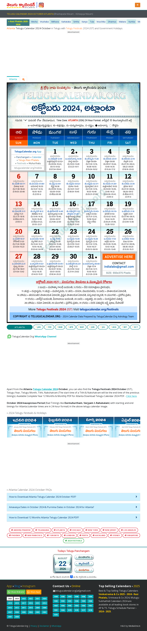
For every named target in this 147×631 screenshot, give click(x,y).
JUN (93, 327)
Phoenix (15, 535)
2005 (24, 612)
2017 (24, 603)
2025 (10, 598)
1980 (63, 610)
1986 (63, 606)
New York (92, 530)
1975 (56, 615)
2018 (17, 603)
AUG (114, 327)
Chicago (76, 530)
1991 (69, 601)
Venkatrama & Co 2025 (112, 594)
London (70, 535)
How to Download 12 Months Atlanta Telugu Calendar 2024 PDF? (44, 517)
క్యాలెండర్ (84, 564)
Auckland (100, 535)
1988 (90, 601)
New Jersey (110, 530)
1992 (63, 601)
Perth (84, 535)
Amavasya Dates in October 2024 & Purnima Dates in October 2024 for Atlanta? (51, 507)
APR (71, 327)
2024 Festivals (74, 541)
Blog (17, 586)
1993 (56, 601)
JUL (103, 327)
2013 (10, 608)
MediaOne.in (134, 626)
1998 (63, 596)
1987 (56, 606)
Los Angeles (129, 530)
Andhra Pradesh (22, 530)
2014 (44, 603)
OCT (135, 327)
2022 (30, 598)
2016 (30, 603)
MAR (60, 327)
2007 (10, 612)
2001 (10, 617)
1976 (90, 610)
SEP (125, 327)
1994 (90, 596)
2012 (17, 608)
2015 (37, 603)
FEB (49, 327)
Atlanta (13, 79)
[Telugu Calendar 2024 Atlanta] (20, 4)
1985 (69, 606)
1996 (76, 596)
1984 (76, 606)
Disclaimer (44, 626)
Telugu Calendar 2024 (45, 389)
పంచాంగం (84, 558)
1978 (76, 610)
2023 (24, 598)
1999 (56, 596)
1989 (83, 601)
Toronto (54, 535)
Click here (131, 396)
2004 (30, 612)
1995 (83, 596)
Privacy (33, 626)
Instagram (28, 586)
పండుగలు (84, 571)
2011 (24, 608)
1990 (76, 601)
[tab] (73, 497)
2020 (44, 598)
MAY (82, 327)
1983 (83, 606)
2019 (10, 603)
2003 (37, 612)
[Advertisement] (73, 54)
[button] (137, 5)
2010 (30, 608)
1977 (83, 610)
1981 (56, 610)
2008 (44, 608)
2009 (37, 608)
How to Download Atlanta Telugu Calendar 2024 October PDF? (42, 496)
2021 (37, 598)
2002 (44, 612)
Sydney (116, 535)
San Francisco (34, 535)
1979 (69, 610)
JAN (39, 327)
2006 (17, 612)
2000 (17, 617)
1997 (69, 596)
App (9, 586)
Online (75, 586)
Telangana (43, 530)
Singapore (132, 535)
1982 (90, 606)
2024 (17, 598)
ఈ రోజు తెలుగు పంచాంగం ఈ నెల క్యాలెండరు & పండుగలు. (73, 577)
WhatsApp (56, 626)
